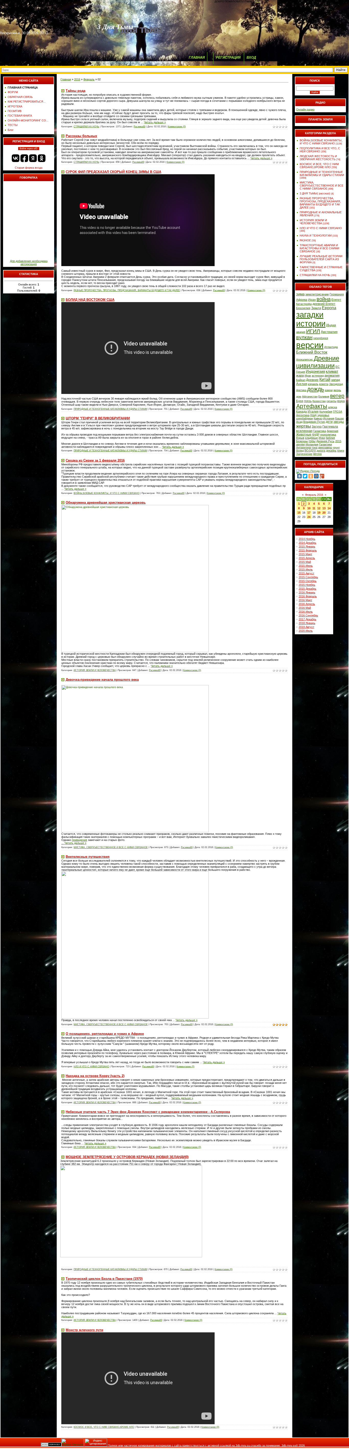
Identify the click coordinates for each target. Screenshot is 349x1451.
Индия (331, 325)
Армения (332, 430)
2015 (338, 441)
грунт (336, 447)
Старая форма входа (28, 167)
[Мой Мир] (316, 476)
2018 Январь (307, 623)
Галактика (319, 430)
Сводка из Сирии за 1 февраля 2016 (95, 460)
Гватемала (330, 426)
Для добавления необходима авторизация (29, 262)
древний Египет (323, 304)
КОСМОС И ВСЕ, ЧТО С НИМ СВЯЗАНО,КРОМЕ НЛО (104, 1427)
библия (330, 437)
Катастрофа (304, 303)
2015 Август (306, 573)
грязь (308, 401)
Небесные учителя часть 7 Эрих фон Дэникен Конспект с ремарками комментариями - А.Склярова (148, 1112)
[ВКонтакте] (299, 476)
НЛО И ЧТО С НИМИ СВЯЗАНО (91, 1066)
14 (329, 508)
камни (329, 390)
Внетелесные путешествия (88, 857)
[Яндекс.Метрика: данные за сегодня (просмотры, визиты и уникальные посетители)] (72, 1442)
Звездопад (336, 384)
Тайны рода (75, 91)
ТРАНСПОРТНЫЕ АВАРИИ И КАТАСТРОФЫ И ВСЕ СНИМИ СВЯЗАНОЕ (319, 248)
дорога (321, 450)
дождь (315, 389)
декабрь (331, 450)
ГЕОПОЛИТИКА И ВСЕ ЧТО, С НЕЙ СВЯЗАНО (320, 150)
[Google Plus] (322, 476)
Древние (312, 380)
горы (312, 441)
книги (340, 450)
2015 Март (305, 554)
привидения (79, 839)
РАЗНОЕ (305, 240)
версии (309, 345)
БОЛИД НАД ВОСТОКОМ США (90, 300)
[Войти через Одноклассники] (41, 158)
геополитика (328, 434)
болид (300, 450)
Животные (303, 434)
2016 (77, 79)
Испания (328, 418)
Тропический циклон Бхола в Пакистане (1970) (104, 1279)
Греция (300, 371)
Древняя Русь (325, 441)
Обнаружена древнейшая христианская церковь (106, 502)
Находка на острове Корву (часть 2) (95, 1076)
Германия (337, 294)
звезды (338, 422)
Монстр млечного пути (84, 1330)
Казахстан (319, 401)
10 (308, 508)
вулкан (304, 337)
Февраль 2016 (314, 494)
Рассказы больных (81, 136)
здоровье (323, 415)
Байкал (300, 379)
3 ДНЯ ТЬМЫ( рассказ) (315, 193)
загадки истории (310, 319)
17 (308, 512)
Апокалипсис (304, 359)
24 (308, 516)
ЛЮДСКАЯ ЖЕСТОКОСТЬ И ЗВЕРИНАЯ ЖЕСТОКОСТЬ (318, 158)
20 (323, 512)
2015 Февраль (308, 550)
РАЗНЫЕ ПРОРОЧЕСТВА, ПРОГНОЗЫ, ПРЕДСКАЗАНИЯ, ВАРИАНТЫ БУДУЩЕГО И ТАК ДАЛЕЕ (127, 290)
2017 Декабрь (307, 619)
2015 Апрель (307, 558)
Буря (299, 401)
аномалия (332, 375)
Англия (301, 384)
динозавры (325, 447)
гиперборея (320, 338)
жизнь (337, 390)
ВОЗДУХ (310, 450)
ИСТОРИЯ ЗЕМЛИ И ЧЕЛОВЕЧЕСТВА (95, 670)
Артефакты (311, 406)
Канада (301, 411)
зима (300, 294)
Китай (324, 379)
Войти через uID (29, 148)
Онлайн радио (305, 109)
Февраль (89, 79)
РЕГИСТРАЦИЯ (228, 57)
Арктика (301, 390)
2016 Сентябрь (308, 615)
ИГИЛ (313, 331)
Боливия (323, 396)
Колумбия (325, 411)
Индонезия (315, 371)
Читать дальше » (155, 122)
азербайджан (304, 418)
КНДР (315, 434)
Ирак (308, 375)
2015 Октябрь (308, 580)
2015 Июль (306, 569)
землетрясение (317, 294)
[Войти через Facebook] (24, 158)
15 (298, 512)
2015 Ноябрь (307, 584)
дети (329, 422)
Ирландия (312, 444)
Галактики (325, 444)
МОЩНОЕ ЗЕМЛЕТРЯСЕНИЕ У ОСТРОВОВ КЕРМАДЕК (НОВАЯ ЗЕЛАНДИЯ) (127, 1157)
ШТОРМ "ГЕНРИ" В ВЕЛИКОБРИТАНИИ (98, 418)
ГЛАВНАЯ (197, 57)
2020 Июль (306, 630)
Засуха (317, 426)
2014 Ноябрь (307, 538)
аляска (332, 407)
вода (341, 401)
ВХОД (251, 57)
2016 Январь (307, 592)
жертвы (303, 426)
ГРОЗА (337, 411)
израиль (313, 384)
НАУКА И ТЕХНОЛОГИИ (316, 235)
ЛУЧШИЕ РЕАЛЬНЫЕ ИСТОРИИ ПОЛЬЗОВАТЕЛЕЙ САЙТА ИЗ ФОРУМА (321, 259)
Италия (313, 411)
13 (323, 508)
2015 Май (305, 561)
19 (318, 512)
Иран (312, 300)
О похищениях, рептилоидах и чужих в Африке (105, 1034)
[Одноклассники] (310, 476)
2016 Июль (306, 611)
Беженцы (302, 441)
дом (298, 396)
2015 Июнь (306, 565)
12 (318, 508)
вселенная (304, 431)
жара (300, 375)
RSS (257, 1)
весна (317, 454)
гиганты (331, 401)
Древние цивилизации (317, 362)
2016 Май (305, 607)
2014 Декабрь (307, 542)
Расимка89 (139, 126)
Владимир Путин (314, 421)
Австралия (329, 332)
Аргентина (302, 415)
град (313, 415)
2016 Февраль (308, 596)
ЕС (337, 367)
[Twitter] (305, 476)
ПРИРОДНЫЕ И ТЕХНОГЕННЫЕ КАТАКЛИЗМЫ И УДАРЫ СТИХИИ (110, 409)
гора (314, 447)
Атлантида (331, 347)
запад (335, 380)
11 (313, 508)
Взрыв (300, 437)
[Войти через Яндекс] (33, 158)
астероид (318, 375)
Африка (301, 300)
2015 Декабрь (307, 588)
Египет (336, 300)
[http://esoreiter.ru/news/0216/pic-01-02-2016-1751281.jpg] (135, 651)
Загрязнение (304, 453)
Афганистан (310, 396)
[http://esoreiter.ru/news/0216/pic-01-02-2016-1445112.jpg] (135, 1017)
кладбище (311, 437)
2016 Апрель (307, 603)
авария (300, 331)
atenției (300, 444)
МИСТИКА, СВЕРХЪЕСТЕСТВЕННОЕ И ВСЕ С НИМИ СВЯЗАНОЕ (111, 847)
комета (323, 384)
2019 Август (306, 626)
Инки (322, 437)
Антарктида (303, 447)
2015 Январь (307, 546)
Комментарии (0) (177, 126)
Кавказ (318, 418)
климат (332, 371)
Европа (329, 308)
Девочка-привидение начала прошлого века (102, 679)
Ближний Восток (311, 352)
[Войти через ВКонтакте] (15, 158)
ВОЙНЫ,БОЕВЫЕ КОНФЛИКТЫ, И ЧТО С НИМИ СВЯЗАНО (106, 493)
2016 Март (305, 600)
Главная (66, 79)
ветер (337, 396)
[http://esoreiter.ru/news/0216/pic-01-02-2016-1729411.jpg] (135, 831)
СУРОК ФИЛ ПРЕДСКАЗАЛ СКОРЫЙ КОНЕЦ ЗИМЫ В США (113, 172)
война (324, 299)
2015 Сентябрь (308, 577)
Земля (316, 308)
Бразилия (303, 308)
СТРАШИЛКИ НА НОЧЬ (86, 126)
